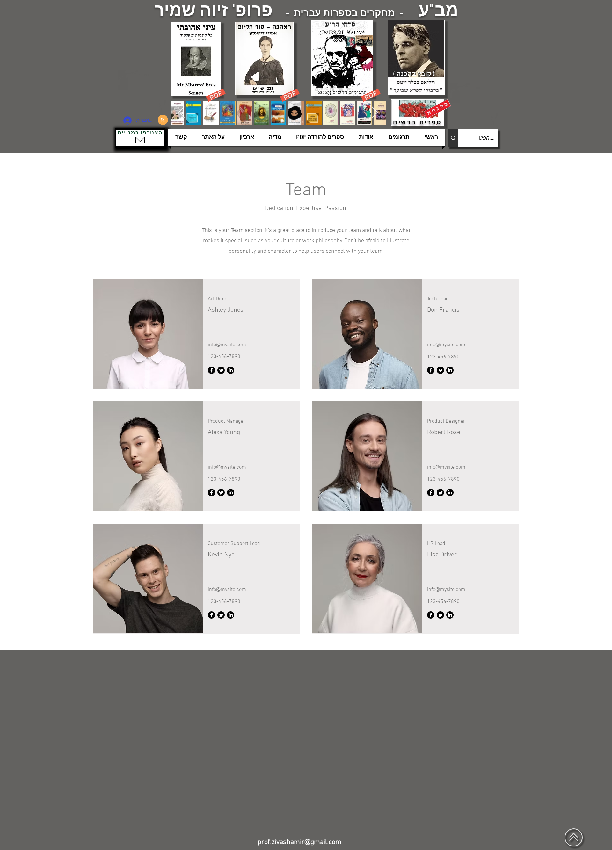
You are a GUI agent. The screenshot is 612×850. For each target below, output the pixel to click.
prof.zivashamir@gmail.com (299, 842)
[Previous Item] (181, 112)
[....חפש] (453, 138)
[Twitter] (221, 370)
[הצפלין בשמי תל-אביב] (143, 91)
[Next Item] (374, 112)
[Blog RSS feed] (163, 120)
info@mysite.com (227, 345)
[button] (140, 138)
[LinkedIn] (230, 370)
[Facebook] (211, 370)
